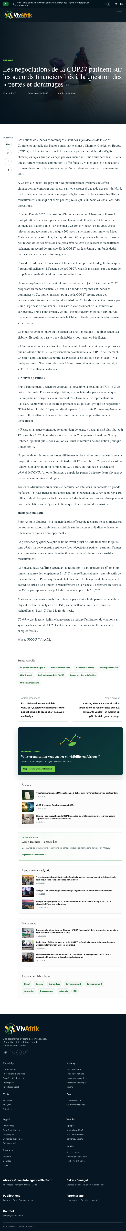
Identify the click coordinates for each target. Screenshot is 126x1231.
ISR (75, 991)
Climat (27, 984)
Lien (8, 144)
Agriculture (54, 984)
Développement (94, 984)
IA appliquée (8, 1134)
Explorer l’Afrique (73, 1100)
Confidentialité (84, 1226)
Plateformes (8, 1125)
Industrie (63, 991)
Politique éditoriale (75, 1134)
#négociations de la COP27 (51, 675)
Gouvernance (46, 991)
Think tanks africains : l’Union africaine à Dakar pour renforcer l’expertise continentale (52, 4)
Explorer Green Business (34, 854)
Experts (69, 1087)
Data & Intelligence (11, 1130)
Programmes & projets (76, 1078)
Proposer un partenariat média (37, 769)
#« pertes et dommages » (32, 667)
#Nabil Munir (26, 675)
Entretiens (7, 1109)
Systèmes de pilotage (13, 1139)
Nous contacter (73, 1152)
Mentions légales (66, 1226)
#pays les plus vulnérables (83, 675)
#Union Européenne (29, 683)
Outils (5, 1165)
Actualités (7, 1100)
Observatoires (9, 1069)
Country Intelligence (75, 1104)
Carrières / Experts (74, 1139)
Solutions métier (10, 1143)
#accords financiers (60, 667)
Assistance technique (76, 1082)
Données (7, 1161)
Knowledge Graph (11, 1087)
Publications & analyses (14, 1074)
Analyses (7, 1104)
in (8, 153)
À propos (70, 1125)
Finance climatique (75, 1074)
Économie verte (73, 1069)
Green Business (48, 1226)
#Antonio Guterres (85, 667)
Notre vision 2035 (74, 1130)
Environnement (73, 984)
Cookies (119, 1226)
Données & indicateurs (13, 1078)
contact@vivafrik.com (76, 1156)
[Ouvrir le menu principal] (119, 15)
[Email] (25, 1052)
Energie (8, 60)
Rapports (7, 1156)
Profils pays (8, 1082)
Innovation (29, 991)
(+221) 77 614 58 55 (75, 1161)
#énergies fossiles (109, 667)
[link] (5, 1052)
